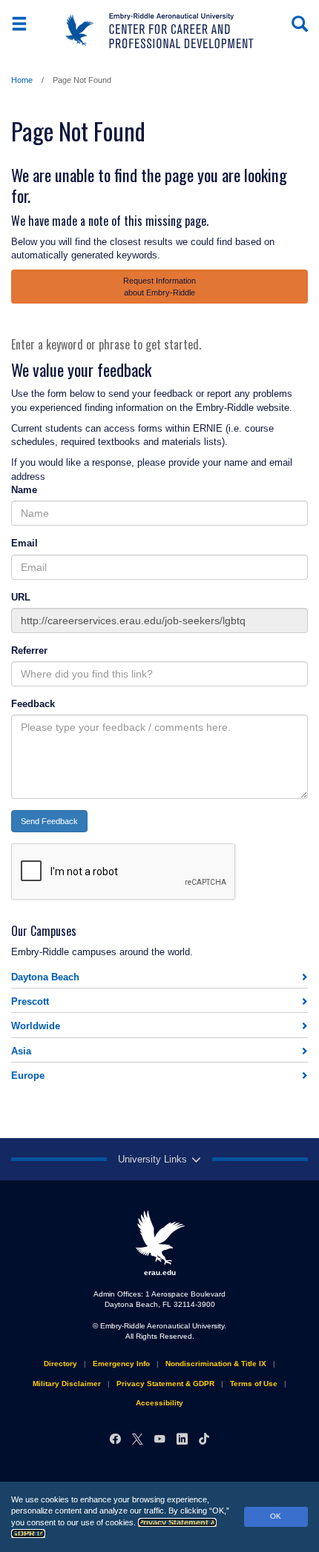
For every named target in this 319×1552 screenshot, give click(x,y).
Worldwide (35, 1025)
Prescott (30, 1001)
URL (20, 597)
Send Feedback (49, 821)
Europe (28, 1075)
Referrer (29, 650)
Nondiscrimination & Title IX (215, 1363)
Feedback (33, 703)
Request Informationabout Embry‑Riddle (159, 286)
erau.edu (160, 1272)
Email (24, 543)
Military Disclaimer (67, 1383)
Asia (21, 1051)
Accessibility (159, 1403)
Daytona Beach (45, 977)
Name (24, 489)
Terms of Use (253, 1383)
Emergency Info (121, 1363)
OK (275, 1516)
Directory (60, 1363)
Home (22, 80)
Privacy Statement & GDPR (165, 1383)
